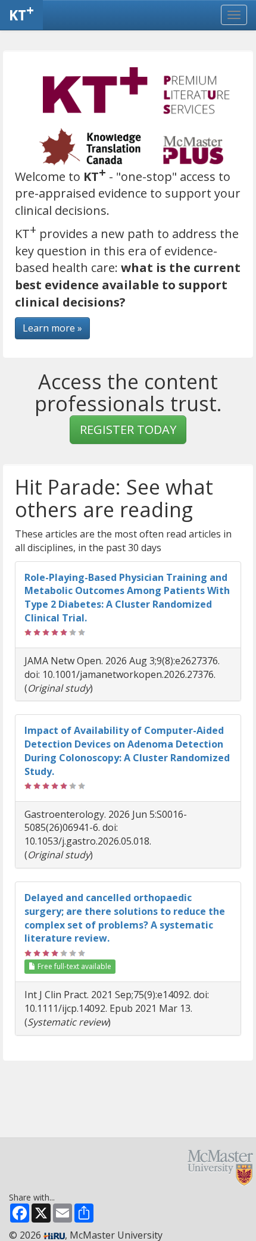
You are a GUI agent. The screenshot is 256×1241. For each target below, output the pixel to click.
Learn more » (52, 328)
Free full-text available (73, 966)
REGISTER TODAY (128, 429)
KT (21, 12)
